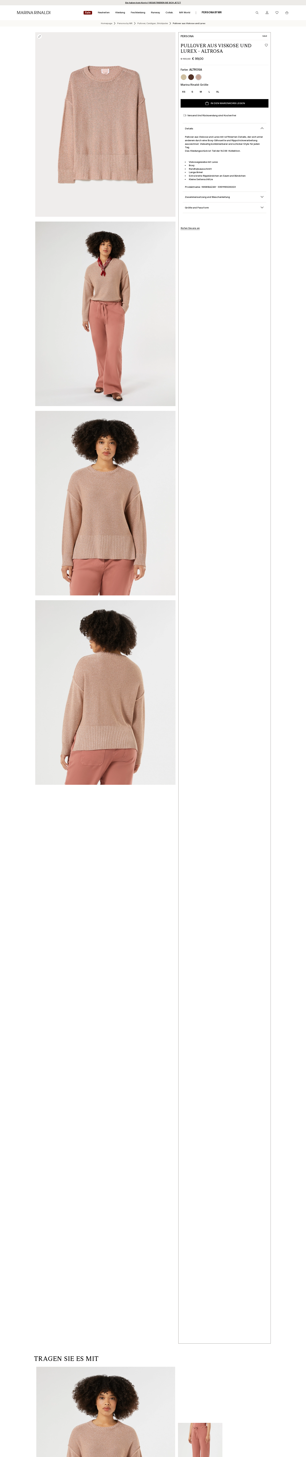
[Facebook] (136, 765)
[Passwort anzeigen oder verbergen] (182, 723)
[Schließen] (184, 671)
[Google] (125, 765)
